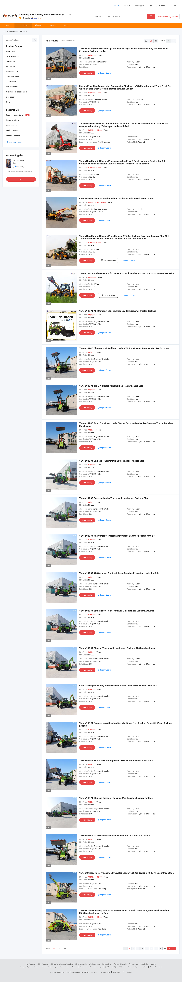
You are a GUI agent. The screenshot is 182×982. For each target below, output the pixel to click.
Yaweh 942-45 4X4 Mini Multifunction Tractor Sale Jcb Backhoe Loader (114, 835)
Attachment (10, 66)
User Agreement (105, 972)
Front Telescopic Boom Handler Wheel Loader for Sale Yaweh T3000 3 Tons (116, 198)
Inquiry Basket (105, 73)
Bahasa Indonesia (156, 967)
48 (65, 948)
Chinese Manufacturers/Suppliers (61, 964)
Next (170, 948)
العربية (100, 967)
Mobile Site (144, 964)
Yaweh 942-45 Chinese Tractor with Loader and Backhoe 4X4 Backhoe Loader (117, 648)
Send (21, 179)
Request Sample (110, 260)
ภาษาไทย (127, 967)
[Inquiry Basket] (151, 6)
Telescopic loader (12, 76)
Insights (153, 964)
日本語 (114, 967)
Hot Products (30, 964)
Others (8, 102)
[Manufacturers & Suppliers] (18, 5)
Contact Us (68, 25)
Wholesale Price (94, 964)
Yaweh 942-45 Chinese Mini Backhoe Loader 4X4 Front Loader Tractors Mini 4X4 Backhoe (124, 348)
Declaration (116, 972)
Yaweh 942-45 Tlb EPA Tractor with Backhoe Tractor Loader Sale (111, 386)
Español (37, 967)
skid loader (10, 97)
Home (8, 25)
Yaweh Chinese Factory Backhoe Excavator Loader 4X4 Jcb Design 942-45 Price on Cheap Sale (126, 873)
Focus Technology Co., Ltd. (75, 972)
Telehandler (10, 61)
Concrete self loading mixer (16, 92)
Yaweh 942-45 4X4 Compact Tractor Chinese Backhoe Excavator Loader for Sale (119, 573)
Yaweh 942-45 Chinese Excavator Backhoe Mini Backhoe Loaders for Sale (116, 798)
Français (55, 967)
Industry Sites (106, 964)
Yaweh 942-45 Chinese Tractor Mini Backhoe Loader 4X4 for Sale (111, 461)
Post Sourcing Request (169, 16)
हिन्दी (120, 967)
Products (24, 25)
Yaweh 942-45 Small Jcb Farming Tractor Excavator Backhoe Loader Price (116, 760)
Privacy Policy (127, 972)
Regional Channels (120, 964)
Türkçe (135, 967)
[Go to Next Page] (173, 41)
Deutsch (82, 967)
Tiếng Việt (143, 967)
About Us (38, 25)
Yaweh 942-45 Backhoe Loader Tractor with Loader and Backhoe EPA (113, 498)
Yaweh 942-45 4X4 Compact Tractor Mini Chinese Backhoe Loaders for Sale (117, 535)
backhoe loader (12, 71)
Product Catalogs (15, 142)
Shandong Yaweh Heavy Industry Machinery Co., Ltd (45, 14)
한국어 (107, 967)
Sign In (116, 6)
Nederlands (92, 967)
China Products (42, 964)
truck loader (10, 51)
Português (45, 967)
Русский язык (65, 967)
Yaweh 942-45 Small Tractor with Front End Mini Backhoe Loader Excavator (116, 610)
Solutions (53, 25)
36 (59, 948)
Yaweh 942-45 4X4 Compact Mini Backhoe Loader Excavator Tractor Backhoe (117, 311)
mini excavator (11, 87)
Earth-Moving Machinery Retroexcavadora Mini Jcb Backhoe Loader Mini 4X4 (118, 685)
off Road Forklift (12, 56)
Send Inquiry (87, 73)
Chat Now (19, 166)
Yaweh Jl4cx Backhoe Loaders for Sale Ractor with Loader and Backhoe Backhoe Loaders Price (126, 273)
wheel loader (11, 81)
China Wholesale (81, 964)
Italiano (74, 967)
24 (54, 948)
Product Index (133, 964)
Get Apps (161, 6)
